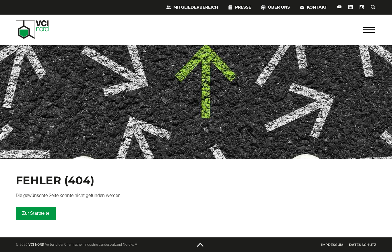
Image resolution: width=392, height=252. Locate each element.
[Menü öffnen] (369, 30)
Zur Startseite (35, 213)
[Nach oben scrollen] (200, 245)
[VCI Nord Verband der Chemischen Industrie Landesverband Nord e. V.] (50, 29)
